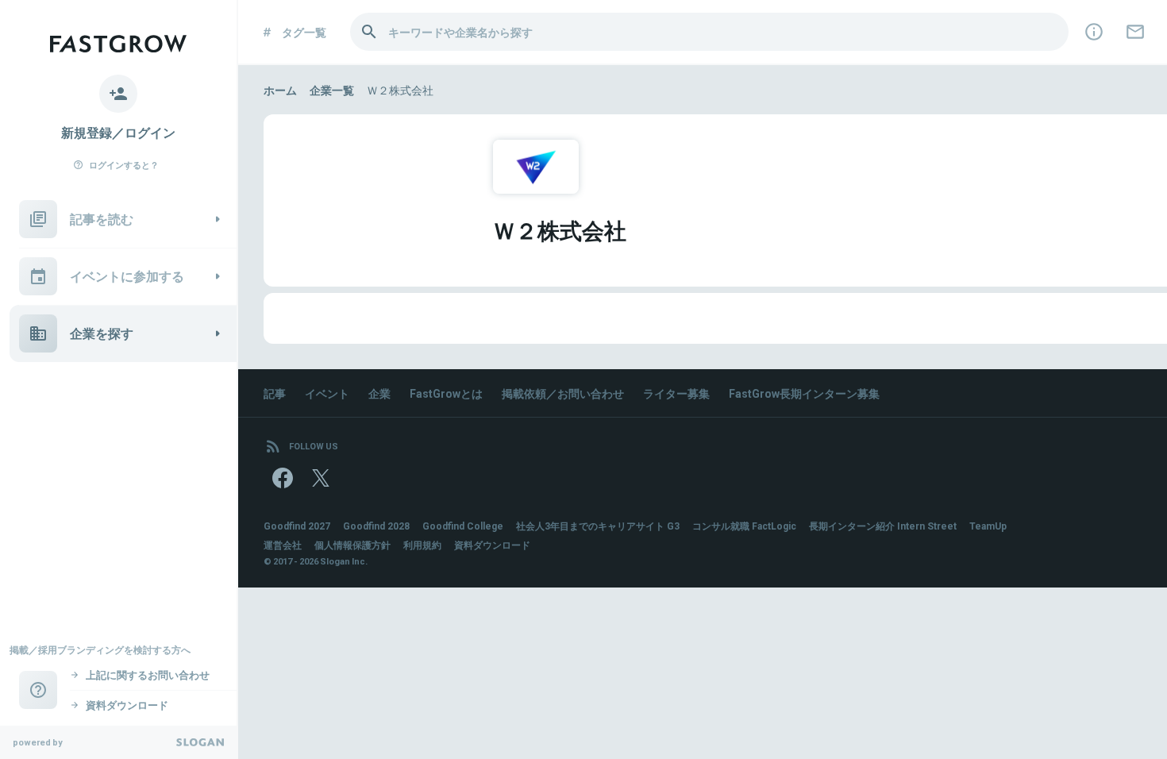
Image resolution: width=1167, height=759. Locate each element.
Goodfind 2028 (376, 525)
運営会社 (283, 544)
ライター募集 (676, 393)
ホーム (280, 90)
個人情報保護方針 (352, 544)
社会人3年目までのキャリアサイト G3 (598, 525)
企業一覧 (332, 90)
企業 (379, 393)
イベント (327, 393)
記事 (275, 393)
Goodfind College (462, 525)
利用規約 (422, 544)
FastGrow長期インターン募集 (804, 393)
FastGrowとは (446, 393)
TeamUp (988, 525)
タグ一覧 (304, 32)
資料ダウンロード (492, 544)
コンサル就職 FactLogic (744, 525)
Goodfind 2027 (297, 525)
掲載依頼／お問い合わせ (563, 393)
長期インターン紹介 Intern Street (883, 525)
